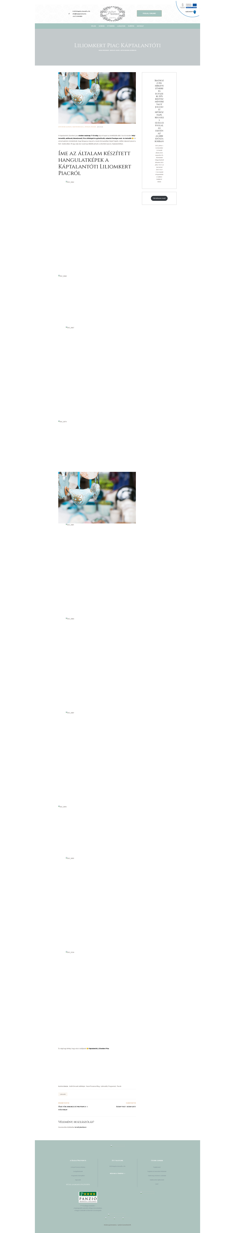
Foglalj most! (157, 1167)
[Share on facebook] (124, 1094)
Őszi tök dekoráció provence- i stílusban (77, 1106)
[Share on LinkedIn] (129, 1094)
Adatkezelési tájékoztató (157, 1180)
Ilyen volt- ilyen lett (116, 1106)
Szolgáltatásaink (78, 1171)
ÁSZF (156, 1184)
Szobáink (102, 26)
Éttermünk (111, 26)
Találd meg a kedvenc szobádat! (157, 1175)
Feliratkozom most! (159, 198)
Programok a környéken (78, 1175)
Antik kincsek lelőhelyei (65, 126)
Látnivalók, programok (90, 126)
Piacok (119, 1086)
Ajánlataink (121, 26)
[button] (149, 13)
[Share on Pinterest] (134, 1094)
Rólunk (93, 26)
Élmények (131, 26)
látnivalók (63, 1094)
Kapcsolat (140, 26)
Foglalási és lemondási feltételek (157, 1171)
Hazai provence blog (78, 126)
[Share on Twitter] (126, 1094)
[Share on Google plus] (132, 1094)
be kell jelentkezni (80, 1127)
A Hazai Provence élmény (78, 1167)
